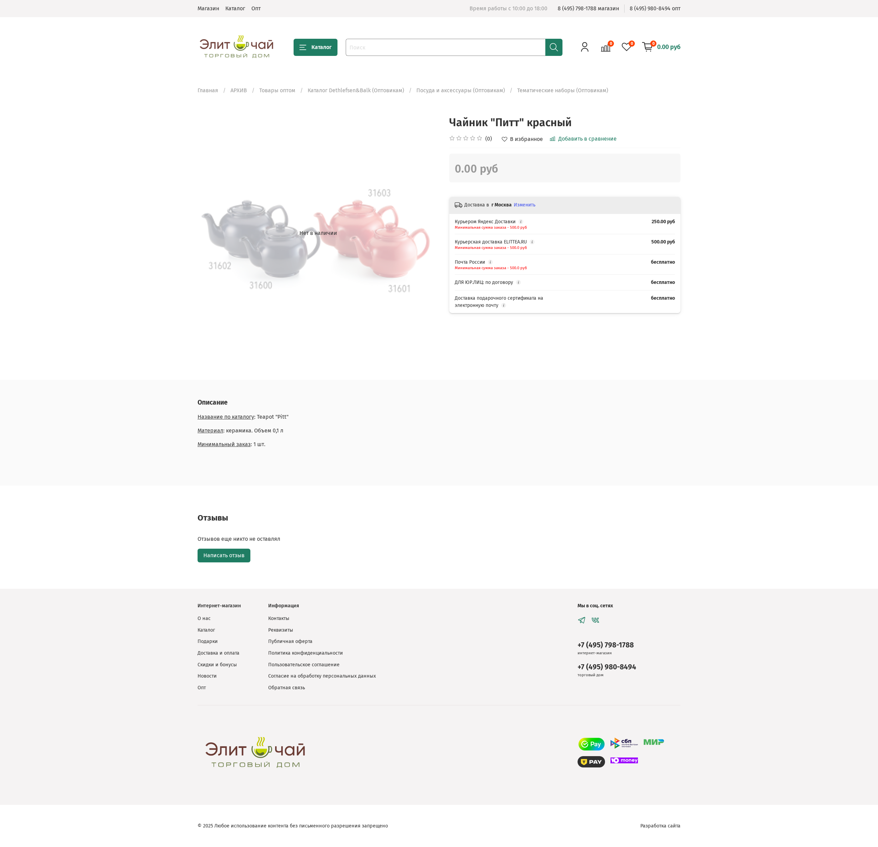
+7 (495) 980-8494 (607, 667)
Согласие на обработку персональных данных (322, 676)
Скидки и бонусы (217, 665)
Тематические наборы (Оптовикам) (562, 90)
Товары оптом (277, 90)
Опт (256, 8)
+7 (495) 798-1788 (606, 645)
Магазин (208, 8)
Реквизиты (280, 630)
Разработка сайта (660, 826)
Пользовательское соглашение (304, 665)
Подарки (208, 641)
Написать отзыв (224, 555)
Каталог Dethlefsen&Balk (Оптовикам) (356, 90)
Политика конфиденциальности (305, 653)
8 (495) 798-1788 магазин (588, 8)
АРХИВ (238, 90)
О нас (204, 618)
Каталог (235, 8)
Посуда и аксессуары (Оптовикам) (460, 90)
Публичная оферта (290, 641)
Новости (207, 676)
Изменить (524, 205)
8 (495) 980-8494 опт (655, 8)
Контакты (278, 618)
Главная (208, 90)
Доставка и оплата (218, 653)
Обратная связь (286, 688)
